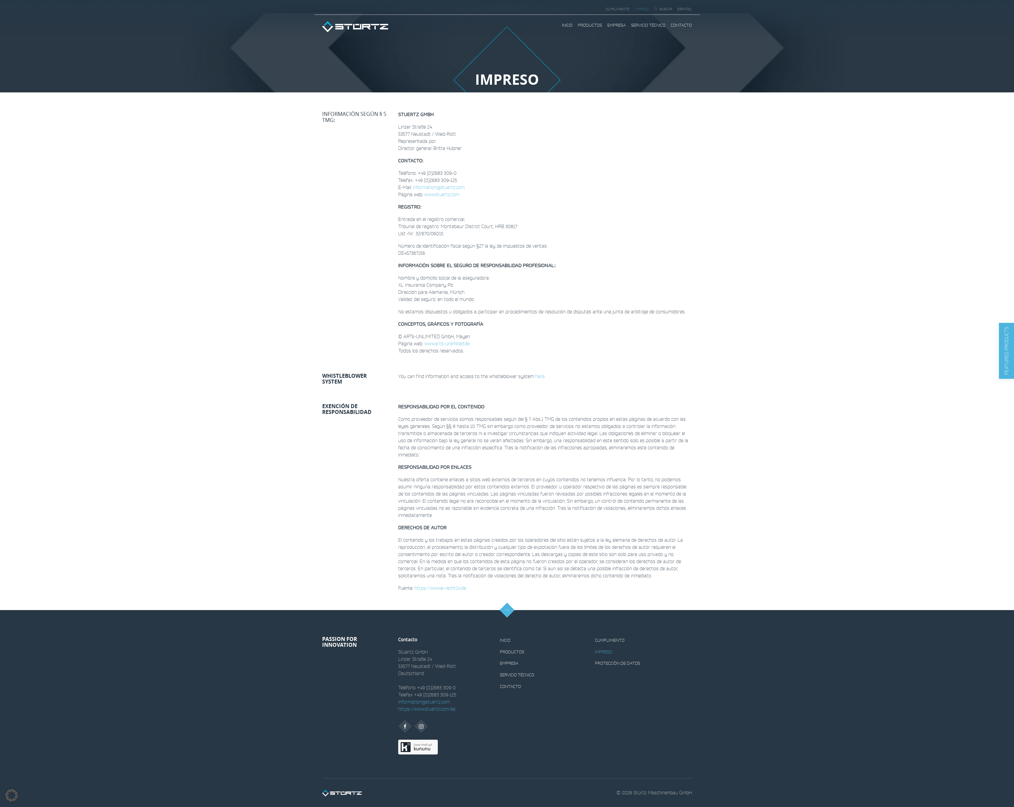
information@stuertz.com (439, 187)
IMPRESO (642, 9)
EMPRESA (616, 25)
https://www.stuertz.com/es (427, 709)
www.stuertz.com (441, 194)
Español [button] (684, 9)
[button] (1006, 351)
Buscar (666, 9)
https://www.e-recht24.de (440, 588)
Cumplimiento (617, 9)
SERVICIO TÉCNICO (648, 25)
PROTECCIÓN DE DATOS (617, 663)
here (539, 376)
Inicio (567, 25)
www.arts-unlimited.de (447, 343)
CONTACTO (681, 25)
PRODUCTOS (590, 25)
